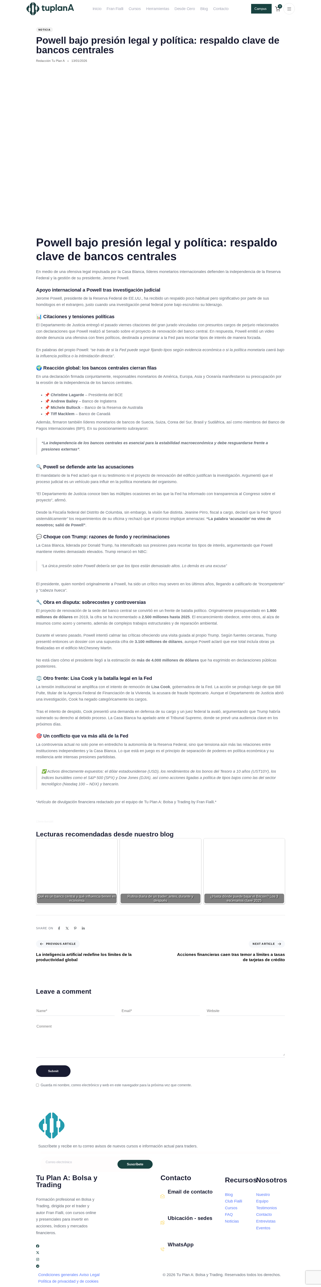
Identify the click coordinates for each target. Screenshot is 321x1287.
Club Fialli (233, 1201)
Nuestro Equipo (263, 1198)
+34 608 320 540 (181, 1254)
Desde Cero (184, 9)
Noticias (232, 1221)
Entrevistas (266, 1221)
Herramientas (157, 9)
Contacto (220, 9)
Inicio (97, 9)
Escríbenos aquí (180, 1201)
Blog (204, 9)
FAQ (229, 1214)
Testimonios (266, 1208)
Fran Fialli (115, 9)
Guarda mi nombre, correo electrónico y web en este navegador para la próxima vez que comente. (116, 1085)
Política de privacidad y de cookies (68, 1281)
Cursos (135, 9)
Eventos (263, 1228)
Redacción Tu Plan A (50, 60)
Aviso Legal (89, 1275)
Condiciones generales (58, 1275)
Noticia (44, 29)
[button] (289, 8)
